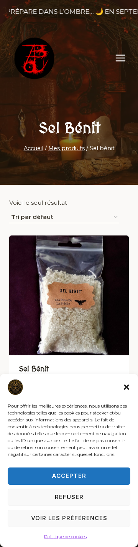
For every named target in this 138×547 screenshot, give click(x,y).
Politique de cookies (65, 536)
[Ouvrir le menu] (124, 58)
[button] (126, 387)
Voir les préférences (69, 518)
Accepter (69, 475)
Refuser (69, 497)
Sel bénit (34, 369)
